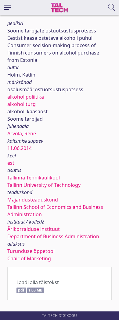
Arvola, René (21, 133)
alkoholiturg (21, 104)
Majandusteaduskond (32, 199)
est (10, 163)
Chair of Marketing (29, 258)
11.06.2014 (19, 148)
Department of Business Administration (53, 236)
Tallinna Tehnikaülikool (33, 177)
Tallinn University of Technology (44, 185)
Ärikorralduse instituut (33, 229)
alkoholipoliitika (25, 96)
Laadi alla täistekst (37, 286)
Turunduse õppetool (31, 251)
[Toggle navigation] (7, 7)
